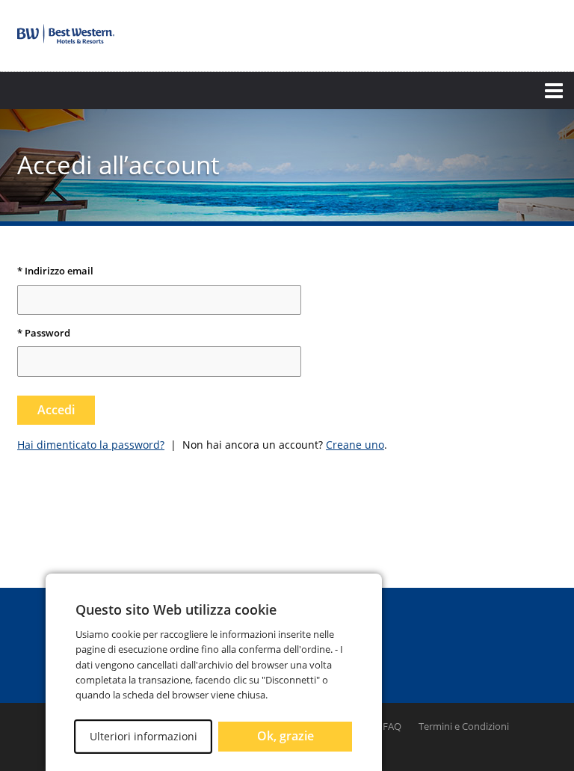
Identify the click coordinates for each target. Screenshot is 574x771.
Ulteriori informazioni (143, 736)
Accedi (56, 410)
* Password (43, 334)
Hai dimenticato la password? (90, 444)
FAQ (392, 726)
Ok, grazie (285, 736)
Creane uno (355, 444)
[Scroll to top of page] (545, 547)
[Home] (65, 34)
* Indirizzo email (55, 271)
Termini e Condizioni (464, 726)
